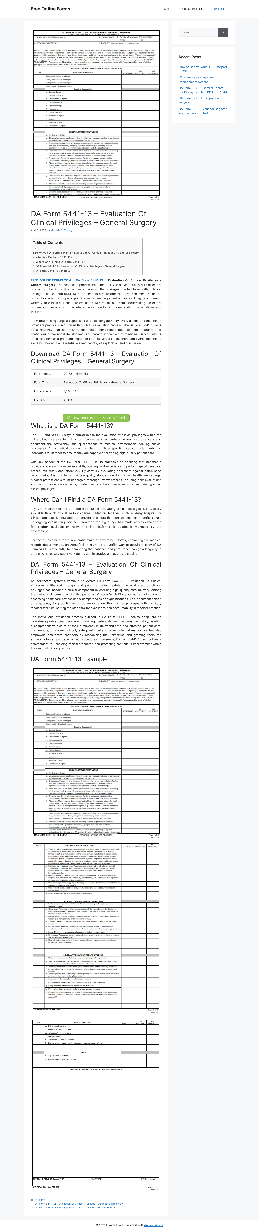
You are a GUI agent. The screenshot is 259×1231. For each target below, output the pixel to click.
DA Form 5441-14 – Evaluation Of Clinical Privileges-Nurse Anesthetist (76, 1207)
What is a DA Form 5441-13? (54, 257)
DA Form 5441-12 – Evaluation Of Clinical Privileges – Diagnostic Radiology (79, 1203)
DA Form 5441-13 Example (53, 271)
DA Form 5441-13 (89, 280)
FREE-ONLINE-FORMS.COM (51, 280)
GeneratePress (153, 1225)
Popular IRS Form (192, 8)
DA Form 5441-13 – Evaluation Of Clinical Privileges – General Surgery (81, 266)
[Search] (223, 32)
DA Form (219, 8)
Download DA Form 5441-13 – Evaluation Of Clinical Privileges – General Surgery (87, 252)
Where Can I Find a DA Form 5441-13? (60, 262)
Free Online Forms (50, 8)
